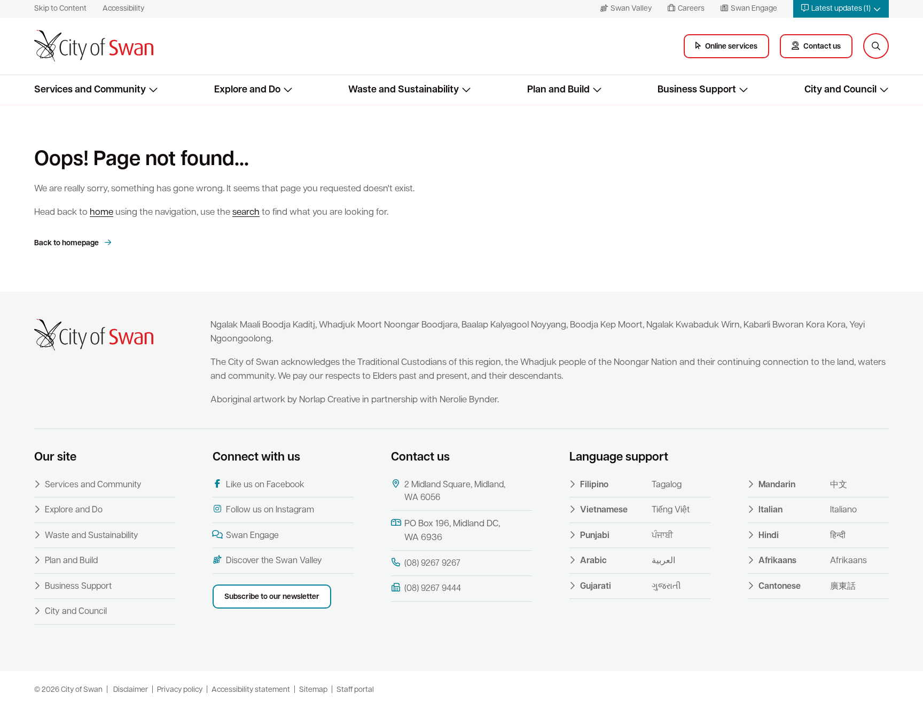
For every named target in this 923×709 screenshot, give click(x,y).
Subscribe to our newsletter (271, 597)
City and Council (76, 611)
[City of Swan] (93, 46)
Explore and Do (74, 510)
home (101, 212)
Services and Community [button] (90, 90)
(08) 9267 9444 (432, 589)
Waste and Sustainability (91, 536)
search (246, 212)
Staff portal (355, 690)
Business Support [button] (697, 90)
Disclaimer (130, 690)
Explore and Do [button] (247, 90)
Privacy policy (179, 690)
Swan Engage (252, 536)
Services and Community (93, 485)
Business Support (78, 586)
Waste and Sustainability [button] (403, 90)
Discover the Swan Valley (274, 561)
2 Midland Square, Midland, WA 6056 (454, 491)
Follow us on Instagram (270, 510)
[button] (841, 9)
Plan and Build (71, 561)
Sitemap (313, 690)
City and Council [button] (840, 90)
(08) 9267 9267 (432, 563)
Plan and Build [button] (558, 90)
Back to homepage (67, 243)
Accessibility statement (251, 690)
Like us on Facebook (265, 485)
